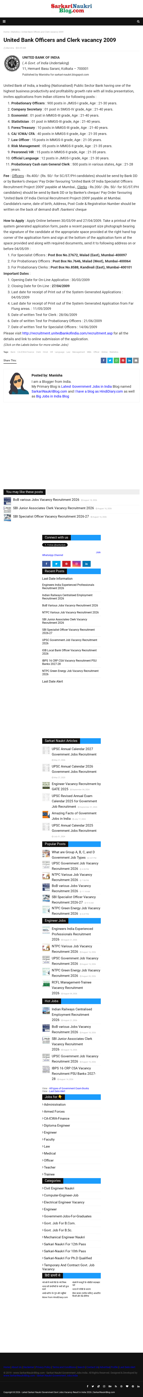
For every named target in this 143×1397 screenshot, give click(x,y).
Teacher (49, 1167)
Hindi (45, 352)
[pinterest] (66, 564)
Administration (55, 1105)
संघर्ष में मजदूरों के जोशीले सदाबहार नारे (86, 1284)
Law (68, 352)
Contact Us (92, 1367)
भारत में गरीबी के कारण (81, 1289)
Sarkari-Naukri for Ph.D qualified (68, 1258)
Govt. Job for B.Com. (60, 1223)
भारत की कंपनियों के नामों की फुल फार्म (55, 1288)
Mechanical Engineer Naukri (64, 1237)
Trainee (49, 1174)
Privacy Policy (43, 1367)
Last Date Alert (57, 1091)
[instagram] (76, 564)
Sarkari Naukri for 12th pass (65, 1244)
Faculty (49, 1139)
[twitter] (56, 564)
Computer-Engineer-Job (61, 1195)
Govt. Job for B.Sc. (58, 1230)
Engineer (50, 1132)
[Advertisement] (71, 448)
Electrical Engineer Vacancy (64, 1202)
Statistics (114, 352)
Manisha (10, 48)
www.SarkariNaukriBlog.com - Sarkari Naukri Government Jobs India (40, 1375)
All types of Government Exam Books (69, 1088)
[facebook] (46, 564)
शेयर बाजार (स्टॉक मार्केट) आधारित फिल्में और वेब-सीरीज (86, 1294)
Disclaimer (28, 1367)
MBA (89, 352)
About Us (16, 1367)
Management (78, 352)
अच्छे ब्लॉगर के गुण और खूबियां (54, 1293)
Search (81, 1367)
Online (104, 352)
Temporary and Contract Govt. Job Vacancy (68, 1267)
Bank (13, 352)
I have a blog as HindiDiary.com (99, 391)
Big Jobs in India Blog (52, 396)
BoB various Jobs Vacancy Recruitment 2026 (70, 605)
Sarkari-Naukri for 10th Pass (65, 1251)
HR (51, 352)
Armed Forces (54, 1112)
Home (6, 1367)
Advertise (105, 1367)
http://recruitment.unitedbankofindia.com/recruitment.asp (67, 333)
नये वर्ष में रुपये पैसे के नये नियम (54, 1282)
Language (59, 352)
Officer (96, 352)
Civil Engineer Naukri (59, 1188)
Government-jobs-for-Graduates (68, 1216)
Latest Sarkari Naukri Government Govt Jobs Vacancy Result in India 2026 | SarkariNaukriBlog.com (68, 1392)
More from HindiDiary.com (55, 1297)
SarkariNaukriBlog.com (49, 391)
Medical (50, 1153)
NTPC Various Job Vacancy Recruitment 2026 (70, 612)
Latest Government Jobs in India (86, 386)
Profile (114, 1367)
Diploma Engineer (57, 1125)
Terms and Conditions (64, 1367)
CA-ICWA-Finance (25, 352)
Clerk (38, 352)
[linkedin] (86, 564)
